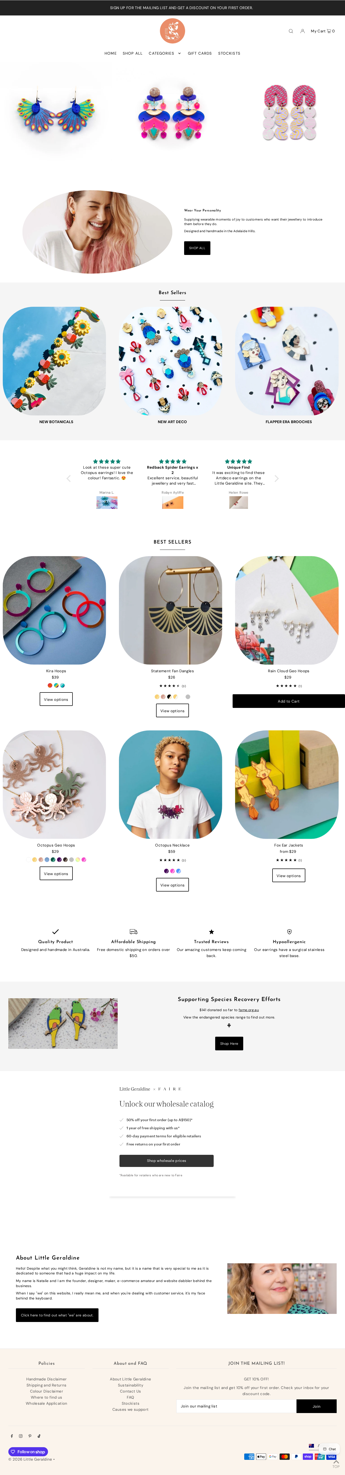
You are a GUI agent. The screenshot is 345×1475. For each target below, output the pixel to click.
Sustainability (130, 1385)
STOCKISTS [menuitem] (229, 53)
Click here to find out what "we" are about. (57, 1315)
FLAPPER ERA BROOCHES (289, 421)
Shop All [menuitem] (133, 53)
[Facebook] (12, 1437)
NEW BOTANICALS (56, 421)
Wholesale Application (46, 1403)
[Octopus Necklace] (172, 782)
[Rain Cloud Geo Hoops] (289, 608)
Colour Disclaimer (46, 1391)
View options (56, 699)
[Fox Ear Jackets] (289, 782)
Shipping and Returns (47, 1385)
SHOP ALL (197, 248)
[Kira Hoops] (56, 608)
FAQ (130, 1397)
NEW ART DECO (172, 421)
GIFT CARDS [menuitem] (200, 53)
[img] (107, 461)
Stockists (130, 1403)
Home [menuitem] (111, 53)
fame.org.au (249, 1010)
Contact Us (130, 1391)
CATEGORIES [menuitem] (161, 53)
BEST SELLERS (172, 542)
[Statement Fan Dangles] (172, 608)
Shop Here (229, 1043)
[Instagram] (20, 1437)
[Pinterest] (30, 1437)
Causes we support (130, 1409)
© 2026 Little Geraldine (30, 1459)
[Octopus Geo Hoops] (56, 782)
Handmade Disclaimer (46, 1379)
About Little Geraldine (130, 1379)
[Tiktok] (39, 1437)
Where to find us (46, 1397)
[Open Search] (290, 31)
